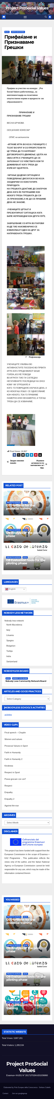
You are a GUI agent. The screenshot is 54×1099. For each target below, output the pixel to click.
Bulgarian (10, 646)
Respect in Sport (12, 772)
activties (8, 715)
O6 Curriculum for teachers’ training (26, 1006)
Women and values (13, 739)
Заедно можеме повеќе (17, 462)
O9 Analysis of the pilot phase (23, 534)
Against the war (12, 806)
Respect (8, 786)
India (8, 656)
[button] (46, 17)
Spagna (10, 640)
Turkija (9, 651)
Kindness (9, 766)
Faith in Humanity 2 (13, 759)
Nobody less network (14, 621)
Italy (8, 630)
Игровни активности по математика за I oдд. (37, 464)
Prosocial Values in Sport (16, 746)
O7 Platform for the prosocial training (20, 507)
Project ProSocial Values (27, 8)
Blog (7, 32)
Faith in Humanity (13, 752)
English (12, 589)
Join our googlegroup (19, 1093)
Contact (5, 1093)
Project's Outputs (13, 502)
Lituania (10, 635)
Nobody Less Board (20, 678)
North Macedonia (18, 32)
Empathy (9, 792)
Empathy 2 (9, 799)
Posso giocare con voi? (15, 779)
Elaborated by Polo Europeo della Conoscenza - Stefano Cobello (27, 1087)
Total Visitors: (8, 1045)
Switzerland (11, 662)
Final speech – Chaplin (15, 733)
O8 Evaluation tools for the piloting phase (25, 561)
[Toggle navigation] (25, 17)
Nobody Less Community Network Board (26, 681)
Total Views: (8, 1038)
